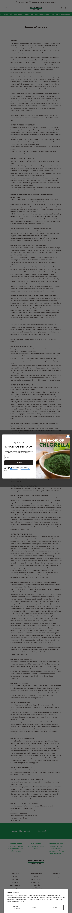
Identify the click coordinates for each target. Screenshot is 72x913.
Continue (19, 462)
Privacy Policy (19, 901)
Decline (54, 907)
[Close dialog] (68, 436)
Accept (35, 907)
